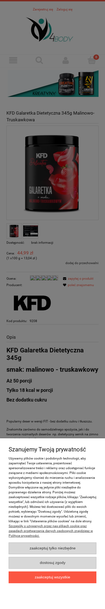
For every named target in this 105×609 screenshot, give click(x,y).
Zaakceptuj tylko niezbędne (53, 548)
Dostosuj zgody (52, 563)
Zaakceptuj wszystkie (52, 577)
